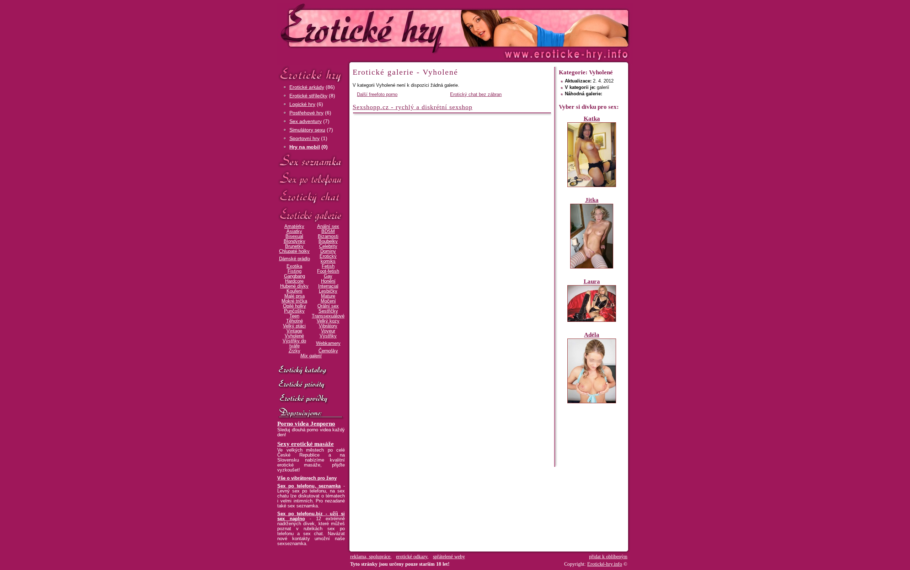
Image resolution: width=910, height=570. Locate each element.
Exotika (294, 266)
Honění (328, 281)
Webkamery (328, 343)
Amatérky (294, 226)
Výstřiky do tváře (294, 343)
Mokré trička (294, 301)
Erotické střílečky (308, 95)
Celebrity (328, 246)
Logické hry (302, 104)
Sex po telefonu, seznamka (309, 486)
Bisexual (294, 236)
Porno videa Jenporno (306, 423)
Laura (592, 281)
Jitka (592, 200)
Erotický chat (311, 197)
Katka (592, 118)
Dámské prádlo (294, 258)
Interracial (328, 286)
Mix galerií (311, 355)
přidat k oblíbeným (608, 556)
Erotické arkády (306, 87)
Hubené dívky (294, 286)
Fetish (328, 266)
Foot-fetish (328, 271)
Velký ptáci (294, 326)
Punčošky (294, 311)
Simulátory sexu (307, 130)
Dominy (328, 251)
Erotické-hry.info (397, 28)
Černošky (328, 350)
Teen (294, 316)
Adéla (591, 334)
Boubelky (328, 241)
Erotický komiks (328, 259)
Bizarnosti (328, 236)
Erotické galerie (311, 215)
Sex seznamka (311, 160)
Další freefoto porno (377, 94)
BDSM (328, 231)
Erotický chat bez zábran (476, 94)
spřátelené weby (449, 556)
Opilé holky (294, 306)
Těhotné (294, 321)
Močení (328, 301)
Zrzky (294, 350)
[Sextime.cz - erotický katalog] (311, 370)
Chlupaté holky (294, 251)
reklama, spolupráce (370, 556)
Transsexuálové (328, 316)
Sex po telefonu (311, 179)
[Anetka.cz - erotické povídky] (311, 399)
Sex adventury (305, 121)
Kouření (295, 291)
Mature (328, 296)
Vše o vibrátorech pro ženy (307, 478)
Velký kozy (328, 321)
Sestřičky (328, 311)
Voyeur (328, 331)
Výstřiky (328, 336)
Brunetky (294, 246)
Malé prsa (294, 296)
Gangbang (294, 276)
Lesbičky (328, 291)
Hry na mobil (304, 147)
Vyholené (294, 336)
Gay (328, 276)
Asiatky (294, 231)
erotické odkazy (411, 556)
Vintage (294, 331)
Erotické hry (311, 74)
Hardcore (294, 281)
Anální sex (328, 226)
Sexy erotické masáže (305, 444)
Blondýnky (294, 241)
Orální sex (328, 306)
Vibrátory (328, 326)
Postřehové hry (306, 113)
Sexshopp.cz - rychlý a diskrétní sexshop (412, 107)
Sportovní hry (304, 138)
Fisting (294, 271)
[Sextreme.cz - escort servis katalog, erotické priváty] (311, 385)
